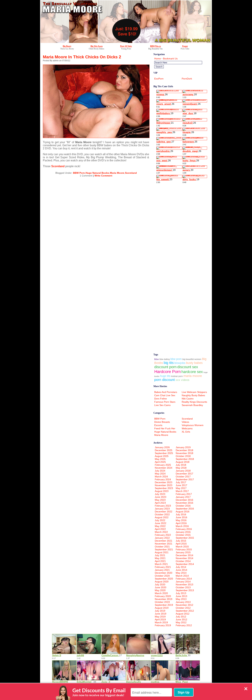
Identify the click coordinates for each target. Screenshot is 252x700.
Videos (185, 422)
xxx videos (182, 380)
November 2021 (163, 543)
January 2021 (162, 570)
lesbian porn (177, 376)
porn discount (164, 380)
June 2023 (160, 497)
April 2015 (181, 543)
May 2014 (181, 572)
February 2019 (163, 625)
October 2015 (183, 534)
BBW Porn (79, 172)
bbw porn (176, 359)
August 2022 (162, 517)
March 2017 (182, 491)
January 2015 (183, 552)
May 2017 (181, 488)
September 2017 (185, 479)
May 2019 (160, 616)
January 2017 (183, 497)
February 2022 (163, 534)
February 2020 (163, 596)
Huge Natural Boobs (97, 172)
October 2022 (162, 514)
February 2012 (184, 625)
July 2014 (181, 567)
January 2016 (183, 532)
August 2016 (182, 511)
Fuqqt (185, 46)
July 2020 (160, 584)
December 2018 (184, 450)
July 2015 (181, 540)
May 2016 (181, 520)
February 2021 (163, 567)
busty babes (194, 363)
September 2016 (185, 508)
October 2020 (162, 575)
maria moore (192, 376)
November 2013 (184, 584)
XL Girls (186, 431)
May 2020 (160, 590)
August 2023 (162, 491)
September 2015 (185, 537)
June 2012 (181, 619)
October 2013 (183, 587)
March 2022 (161, 532)
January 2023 (162, 508)
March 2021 (161, 564)
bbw (156, 359)
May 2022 (160, 526)
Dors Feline (160, 398)
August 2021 (162, 552)
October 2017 (183, 476)
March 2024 (161, 476)
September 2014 (185, 564)
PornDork (187, 78)
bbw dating (164, 359)
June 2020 (160, 587)
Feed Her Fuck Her (164, 428)
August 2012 (182, 613)
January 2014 (183, 581)
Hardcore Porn (167, 371)
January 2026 (162, 447)
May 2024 (160, 473)
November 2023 (163, 485)
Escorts (158, 425)
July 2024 (160, 470)
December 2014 (184, 555)
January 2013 (183, 602)
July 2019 (160, 610)
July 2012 (181, 616)
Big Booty (67, 46)
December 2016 (184, 499)
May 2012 (181, 622)
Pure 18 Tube (126, 46)
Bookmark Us (170, 58)
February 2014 (184, 578)
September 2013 (185, 590)
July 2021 (160, 555)
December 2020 (163, 572)
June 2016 (181, 517)
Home (157, 58)
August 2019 (162, 607)
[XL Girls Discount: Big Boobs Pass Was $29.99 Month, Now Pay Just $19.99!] (126, 42)
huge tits (165, 376)
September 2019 (164, 605)
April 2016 (181, 523)
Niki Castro (188, 398)
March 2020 (161, 593)
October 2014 (183, 561)
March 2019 (161, 622)
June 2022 (160, 523)
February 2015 (184, 549)
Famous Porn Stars (164, 401)
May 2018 (181, 467)
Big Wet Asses (97, 46)
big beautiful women (191, 359)
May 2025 (160, 459)
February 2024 (163, 479)
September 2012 (185, 610)
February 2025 (163, 464)
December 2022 (163, 511)
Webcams (187, 428)
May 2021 (160, 558)
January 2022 (162, 537)
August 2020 (162, 581)
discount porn (165, 367)
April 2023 (160, 502)
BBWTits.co (155, 46)
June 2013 (181, 596)
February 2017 (184, 494)
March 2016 (182, 526)
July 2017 (181, 482)
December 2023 (163, 482)
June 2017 (181, 485)
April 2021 (160, 561)
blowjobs (179, 363)
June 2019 (160, 613)
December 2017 (184, 473)
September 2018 (185, 459)
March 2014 (182, 575)
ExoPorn (159, 78)
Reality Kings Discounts (194, 401)
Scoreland (58, 166)
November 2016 (184, 502)
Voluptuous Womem (192, 425)
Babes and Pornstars (165, 392)
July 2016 (181, 514)
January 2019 (183, 447)
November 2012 (184, 605)
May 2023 (160, 499)
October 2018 (183, 456)
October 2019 (162, 602)
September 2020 (164, 578)
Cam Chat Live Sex (164, 395)
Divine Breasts (162, 422)
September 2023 (164, 488)
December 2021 (163, 540)
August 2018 (182, 462)
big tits (169, 363)
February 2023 (163, 505)
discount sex (187, 367)
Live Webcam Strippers (194, 392)
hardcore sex (192, 372)
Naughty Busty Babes (193, 395)
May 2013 (181, 599)
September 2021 (164, 549)
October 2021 (162, 546)
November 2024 (163, 467)
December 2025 (163, 450)
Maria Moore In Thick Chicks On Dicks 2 (82, 57)
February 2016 (184, 529)
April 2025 (160, 462)
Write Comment (103, 175)
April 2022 (160, 529)
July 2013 (181, 593)
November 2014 (184, 558)
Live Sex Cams (162, 405)
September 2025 (164, 453)
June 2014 (181, 570)
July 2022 (160, 520)
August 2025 (162, 456)
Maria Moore (117, 172)
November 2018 (184, 453)
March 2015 (182, 546)
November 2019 (163, 599)
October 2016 (183, 505)
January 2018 (183, 470)
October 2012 (183, 607)
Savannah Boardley (192, 405)
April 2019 (160, 619)
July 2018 (181, 464)
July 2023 (160, 494)
